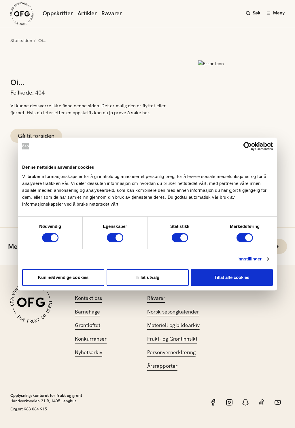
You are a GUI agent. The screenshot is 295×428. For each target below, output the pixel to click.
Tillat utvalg (147, 277)
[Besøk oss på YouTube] (278, 402)
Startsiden (21, 40)
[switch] (115, 237)
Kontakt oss (88, 298)
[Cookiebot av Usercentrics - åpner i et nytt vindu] (247, 146)
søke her (140, 113)
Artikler (87, 13)
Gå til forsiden (36, 136)
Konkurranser (91, 338)
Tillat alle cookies (231, 277)
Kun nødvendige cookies (63, 277)
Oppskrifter (58, 13)
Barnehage (87, 311)
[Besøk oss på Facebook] (213, 402)
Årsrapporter (162, 366)
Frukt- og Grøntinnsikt (172, 338)
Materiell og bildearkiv (173, 325)
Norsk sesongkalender (173, 311)
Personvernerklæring (171, 352)
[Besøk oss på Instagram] (229, 402)
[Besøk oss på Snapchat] (245, 402)
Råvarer (111, 13)
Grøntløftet (87, 325)
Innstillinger (249, 258)
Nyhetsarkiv (88, 352)
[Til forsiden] (21, 13)
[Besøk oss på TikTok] (261, 402)
